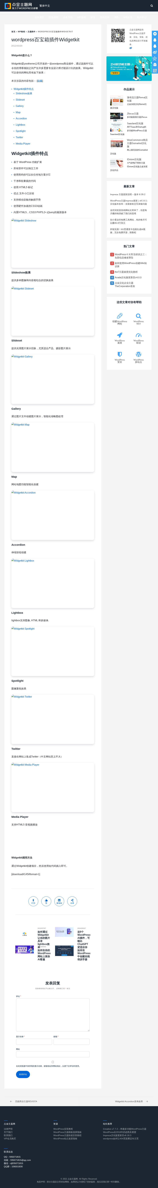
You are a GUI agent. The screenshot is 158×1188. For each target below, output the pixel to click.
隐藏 (39, 81)
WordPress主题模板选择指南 (67, 1132)
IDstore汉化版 (134, 159)
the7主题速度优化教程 (126, 272)
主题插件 (32, 32)
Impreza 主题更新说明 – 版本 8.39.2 (127, 194)
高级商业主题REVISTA (26, 1101)
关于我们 (8, 1132)
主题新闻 (53, 17)
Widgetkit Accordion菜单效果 (129, 1101)
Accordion (21, 118)
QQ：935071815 (12, 1157)
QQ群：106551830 (13, 1166)
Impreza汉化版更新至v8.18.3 (117, 1135)
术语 (93, 17)
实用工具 (105, 17)
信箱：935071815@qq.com (17, 1160)
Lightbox (20, 124)
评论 (18, 996)
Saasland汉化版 (135, 123)
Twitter (19, 137)
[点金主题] (21, 5)
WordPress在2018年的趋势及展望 (119, 1132)
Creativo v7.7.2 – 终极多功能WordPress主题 (124, 1129)
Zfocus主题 (133, 113)
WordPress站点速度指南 (65, 1138)
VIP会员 (128, 17)
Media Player (23, 143)
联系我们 (8, 1135)
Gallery (20, 106)
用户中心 (141, 17)
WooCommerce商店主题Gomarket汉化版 (137, 143)
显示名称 (20, 1037)
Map (18, 112)
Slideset (20, 99)
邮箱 (56, 1037)
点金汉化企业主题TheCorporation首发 (125, 284)
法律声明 (8, 1129)
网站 (18, 1049)
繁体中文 (45, 5)
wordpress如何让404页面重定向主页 (121, 1138)
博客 (116, 17)
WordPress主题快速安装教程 (67, 1135)
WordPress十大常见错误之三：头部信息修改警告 (131, 256)
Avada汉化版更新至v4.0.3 (128, 277)
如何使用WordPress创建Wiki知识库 (131, 265)
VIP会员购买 (10, 1138)
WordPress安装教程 (63, 1129)
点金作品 (68, 17)
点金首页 (39, 17)
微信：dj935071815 (13, 1163)
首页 (13, 32)
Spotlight (20, 131)
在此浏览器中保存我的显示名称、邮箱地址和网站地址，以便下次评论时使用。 (48, 1066)
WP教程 (81, 17)
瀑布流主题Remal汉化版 (137, 99)
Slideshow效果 (24, 93)
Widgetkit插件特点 (24, 89)
